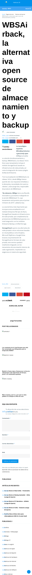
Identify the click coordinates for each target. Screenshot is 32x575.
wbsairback (18, 288)
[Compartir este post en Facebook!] (12, 141)
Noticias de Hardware (10, 557)
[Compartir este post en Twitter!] (5, 141)
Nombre (5, 435)
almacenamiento (15, 284)
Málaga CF (7, 540)
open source (7, 288)
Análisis (6, 527)
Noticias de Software (10, 570)
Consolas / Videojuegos (11, 532)
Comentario (6, 418)
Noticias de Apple (9, 548)
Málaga (6, 536)
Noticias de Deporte (10, 553)
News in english (9, 544)
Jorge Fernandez (11, 132)
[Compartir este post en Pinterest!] (27, 141)
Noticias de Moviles (10, 565)
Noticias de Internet (20, 14)
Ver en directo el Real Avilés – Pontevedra (17, 491)
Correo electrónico (8, 443)
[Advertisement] (15, 269)
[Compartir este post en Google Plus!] (19, 141)
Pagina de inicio (10, 14)
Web (3, 452)
